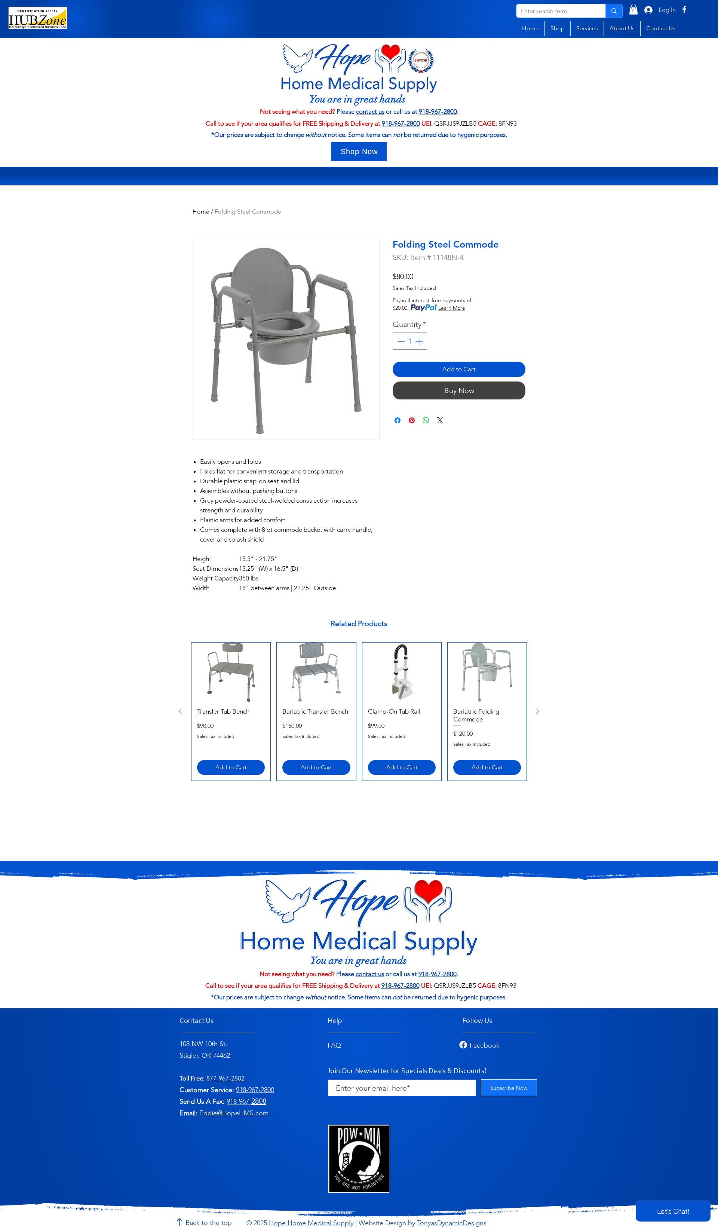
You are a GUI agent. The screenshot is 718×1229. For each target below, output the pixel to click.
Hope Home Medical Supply (311, 1223)
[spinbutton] (409, 341)
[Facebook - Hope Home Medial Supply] (684, 9)
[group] (359, 711)
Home (201, 211)
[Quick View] (230, 672)
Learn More (451, 307)
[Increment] (419, 341)
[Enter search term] (613, 11)
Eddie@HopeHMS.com (234, 1113)
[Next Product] (537, 711)
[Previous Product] (180, 711)
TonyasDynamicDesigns (452, 1223)
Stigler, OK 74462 (205, 1055)
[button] (633, 9)
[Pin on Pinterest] (411, 420)
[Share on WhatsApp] (425, 420)
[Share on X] (440, 420)
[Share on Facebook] (397, 420)
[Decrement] (400, 341)
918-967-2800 (438, 111)
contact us (370, 111)
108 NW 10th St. (203, 1044)
